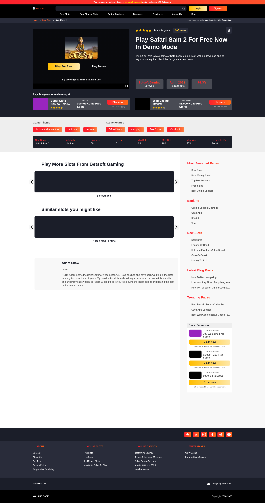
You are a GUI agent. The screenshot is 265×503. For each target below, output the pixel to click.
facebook (212, 434)
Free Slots (88, 453)
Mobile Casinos (141, 469)
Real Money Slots (92, 461)
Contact (36, 453)
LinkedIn (196, 434)
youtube (229, 434)
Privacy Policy (39, 465)
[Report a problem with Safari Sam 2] (229, 30)
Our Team (37, 461)
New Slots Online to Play (95, 465)
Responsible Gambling (43, 469)
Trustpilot (187, 434)
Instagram (204, 434)
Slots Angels (104, 195)
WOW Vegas (191, 453)
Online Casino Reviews (145, 461)
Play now (117, 102)
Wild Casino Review (161, 102)
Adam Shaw (227, 20)
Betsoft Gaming (149, 82)
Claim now (210, 342)
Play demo (99, 66)
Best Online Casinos (143, 453)
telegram (220, 434)
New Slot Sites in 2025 (145, 465)
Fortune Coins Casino (195, 457)
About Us (37, 457)
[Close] (126, 31)
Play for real (64, 66)
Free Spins (88, 457)
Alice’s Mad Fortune (104, 241)
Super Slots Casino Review (60, 102)
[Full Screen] (126, 86)
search (183, 8)
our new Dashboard (133, 2)
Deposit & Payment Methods (147, 457)
